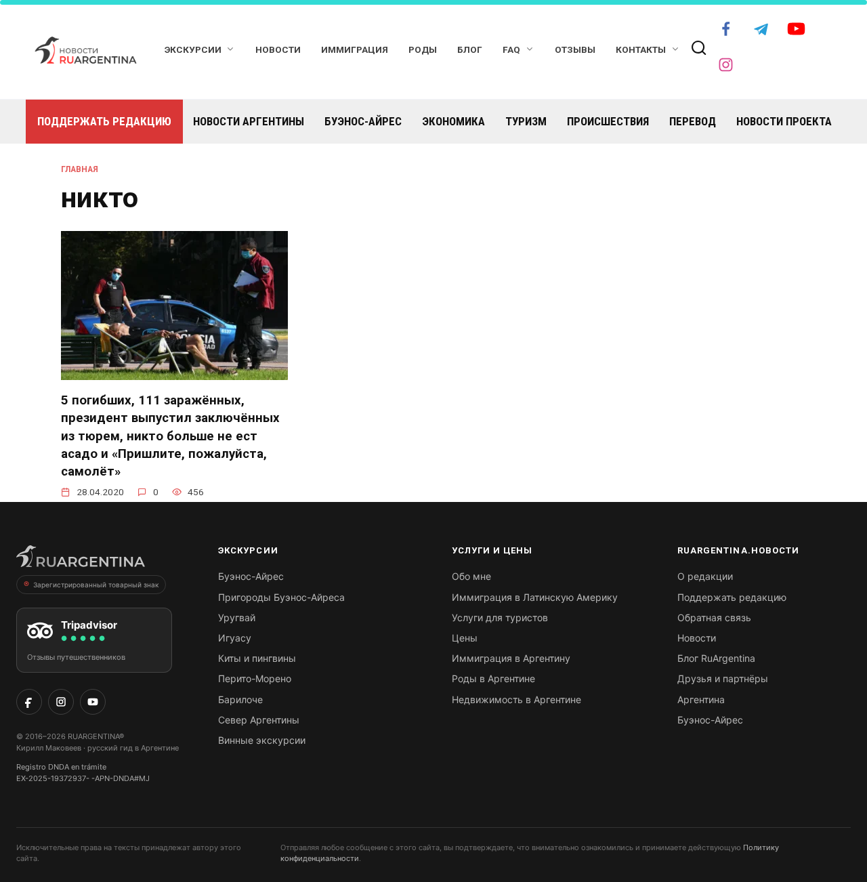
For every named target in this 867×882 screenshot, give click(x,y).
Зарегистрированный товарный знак (95, 585)
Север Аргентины (258, 720)
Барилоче (240, 699)
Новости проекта (784, 121)
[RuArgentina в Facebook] (29, 702)
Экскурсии (193, 49)
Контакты (641, 49)
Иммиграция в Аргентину (511, 658)
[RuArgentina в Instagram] (61, 702)
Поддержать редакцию (104, 121)
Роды (422, 49)
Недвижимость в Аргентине (516, 699)
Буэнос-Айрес (363, 121)
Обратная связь (714, 617)
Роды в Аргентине (493, 678)
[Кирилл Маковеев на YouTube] (93, 702)
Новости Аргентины (248, 121)
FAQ (511, 49)
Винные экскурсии (261, 740)
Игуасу (234, 638)
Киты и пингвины (257, 658)
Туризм (526, 121)
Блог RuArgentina (716, 658)
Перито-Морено (254, 678)
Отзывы (575, 49)
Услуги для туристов (500, 617)
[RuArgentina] (80, 560)
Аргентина (701, 699)
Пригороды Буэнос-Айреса (281, 597)
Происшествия (608, 121)
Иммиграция (354, 49)
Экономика (453, 121)
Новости (278, 49)
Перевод (692, 121)
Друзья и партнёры (722, 678)
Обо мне (471, 576)
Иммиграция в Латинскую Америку (535, 597)
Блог (469, 49)
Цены (465, 638)
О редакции (705, 576)
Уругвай (236, 617)
